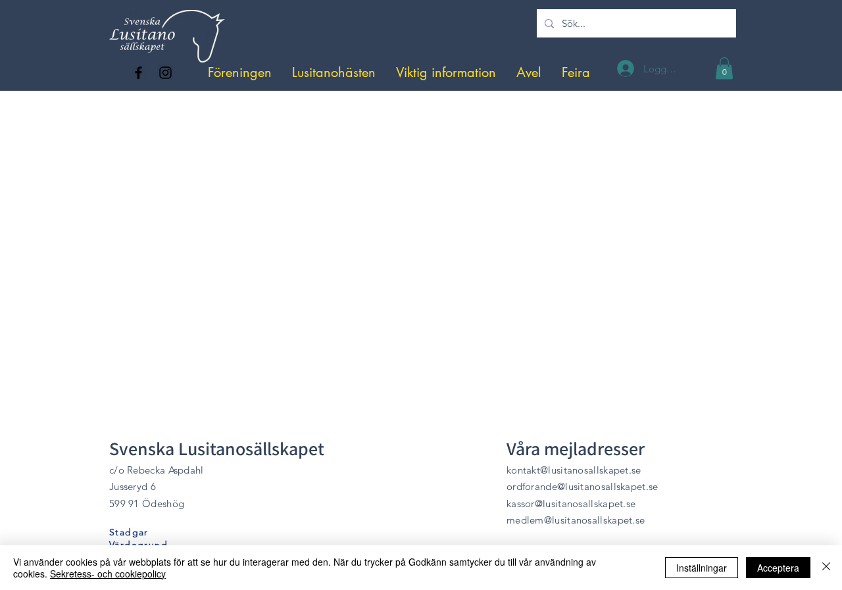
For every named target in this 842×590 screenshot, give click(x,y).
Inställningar (701, 567)
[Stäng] (826, 567)
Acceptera (778, 567)
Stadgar (129, 532)
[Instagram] (165, 72)
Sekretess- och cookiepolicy (108, 573)
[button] (240, 72)
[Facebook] (138, 72)
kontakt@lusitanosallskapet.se (574, 470)
